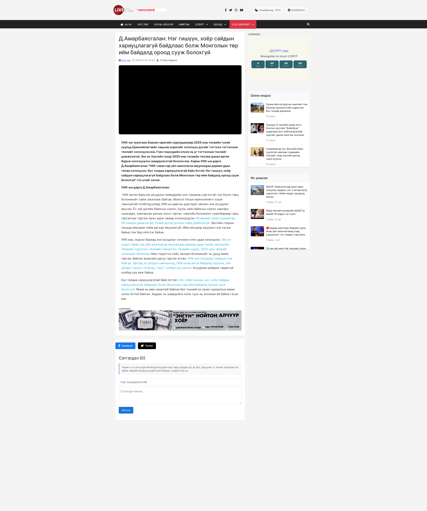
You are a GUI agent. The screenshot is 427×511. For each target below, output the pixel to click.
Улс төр (126, 60)
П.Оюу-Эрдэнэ (168, 60)
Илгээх (126, 410)
